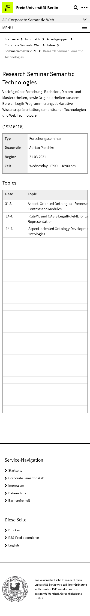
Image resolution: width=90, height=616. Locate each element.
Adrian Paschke (41, 147)
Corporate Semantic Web (22, 45)
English (13, 545)
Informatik (32, 39)
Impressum (16, 485)
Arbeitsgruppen (57, 39)
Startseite (11, 39)
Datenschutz (17, 493)
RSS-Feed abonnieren (23, 537)
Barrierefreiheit (19, 500)
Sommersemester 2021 (20, 51)
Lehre (51, 45)
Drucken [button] (14, 530)
